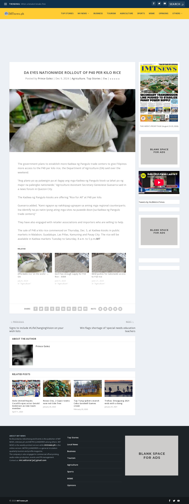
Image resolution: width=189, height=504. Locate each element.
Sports (141, 13)
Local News (72, 444)
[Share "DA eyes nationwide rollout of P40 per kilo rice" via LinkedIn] (63, 309)
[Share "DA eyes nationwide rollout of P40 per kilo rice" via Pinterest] (57, 309)
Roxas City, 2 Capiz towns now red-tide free (56, 402)
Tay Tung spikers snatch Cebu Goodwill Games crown (86, 403)
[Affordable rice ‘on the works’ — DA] (35, 262)
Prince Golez (45, 78)
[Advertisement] (94, 37)
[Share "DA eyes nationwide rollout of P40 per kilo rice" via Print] (85, 309)
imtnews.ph (50, 445)
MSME (152, 13)
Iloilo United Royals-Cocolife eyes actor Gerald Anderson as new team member (25, 404)
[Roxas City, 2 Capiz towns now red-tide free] (57, 388)
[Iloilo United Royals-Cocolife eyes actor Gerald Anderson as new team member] (26, 388)
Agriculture (126, 13)
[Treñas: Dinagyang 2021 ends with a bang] (119, 388)
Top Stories (67, 13)
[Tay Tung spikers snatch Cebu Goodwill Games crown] (88, 388)
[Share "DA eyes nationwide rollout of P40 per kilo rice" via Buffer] (69, 309)
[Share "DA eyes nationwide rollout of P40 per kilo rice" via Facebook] (35, 309)
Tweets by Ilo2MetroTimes (152, 202)
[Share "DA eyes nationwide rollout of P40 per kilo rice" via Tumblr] (52, 309)
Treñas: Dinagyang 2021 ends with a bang (117, 402)
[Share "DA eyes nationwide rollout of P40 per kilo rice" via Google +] (46, 309)
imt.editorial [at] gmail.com (32, 460)
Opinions (163, 13)
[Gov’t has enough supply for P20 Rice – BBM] (72, 262)
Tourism (111, 13)
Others (176, 13)
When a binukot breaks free (33, 4)
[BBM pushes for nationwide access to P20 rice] (109, 262)
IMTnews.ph (22, 500)
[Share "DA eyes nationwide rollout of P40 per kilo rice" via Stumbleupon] (74, 309)
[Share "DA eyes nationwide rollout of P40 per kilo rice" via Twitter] (41, 309)
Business (98, 13)
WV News (82, 13)
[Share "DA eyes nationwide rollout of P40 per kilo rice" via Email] (80, 309)
